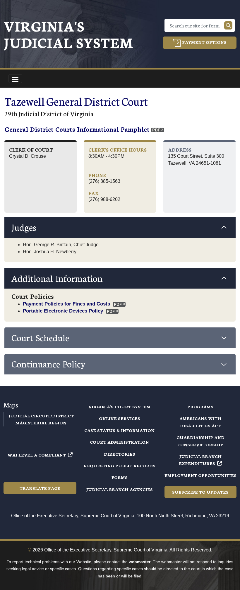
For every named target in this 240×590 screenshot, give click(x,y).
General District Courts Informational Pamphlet (77, 128)
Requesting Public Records (119, 465)
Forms (120, 477)
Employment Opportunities (200, 475)
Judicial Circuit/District (41, 416)
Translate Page (40, 488)
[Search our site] (228, 25)
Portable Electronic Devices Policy (63, 311)
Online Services (119, 418)
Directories (119, 454)
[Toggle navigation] (15, 78)
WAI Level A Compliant (37, 455)
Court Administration (119, 442)
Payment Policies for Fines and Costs (66, 304)
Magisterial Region (41, 423)
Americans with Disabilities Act (200, 421)
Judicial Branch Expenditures (200, 459)
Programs (200, 406)
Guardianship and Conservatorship (200, 440)
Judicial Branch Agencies (119, 489)
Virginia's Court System (119, 406)
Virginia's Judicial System (68, 34)
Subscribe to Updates (200, 492)
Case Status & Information (119, 430)
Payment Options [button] (204, 42)
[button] (120, 227)
